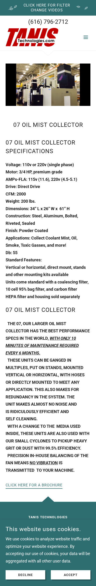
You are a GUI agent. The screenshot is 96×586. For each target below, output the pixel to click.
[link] (32, 37)
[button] (85, 37)
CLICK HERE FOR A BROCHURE (34, 485)
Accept (71, 575)
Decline (25, 575)
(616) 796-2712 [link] (48, 21)
